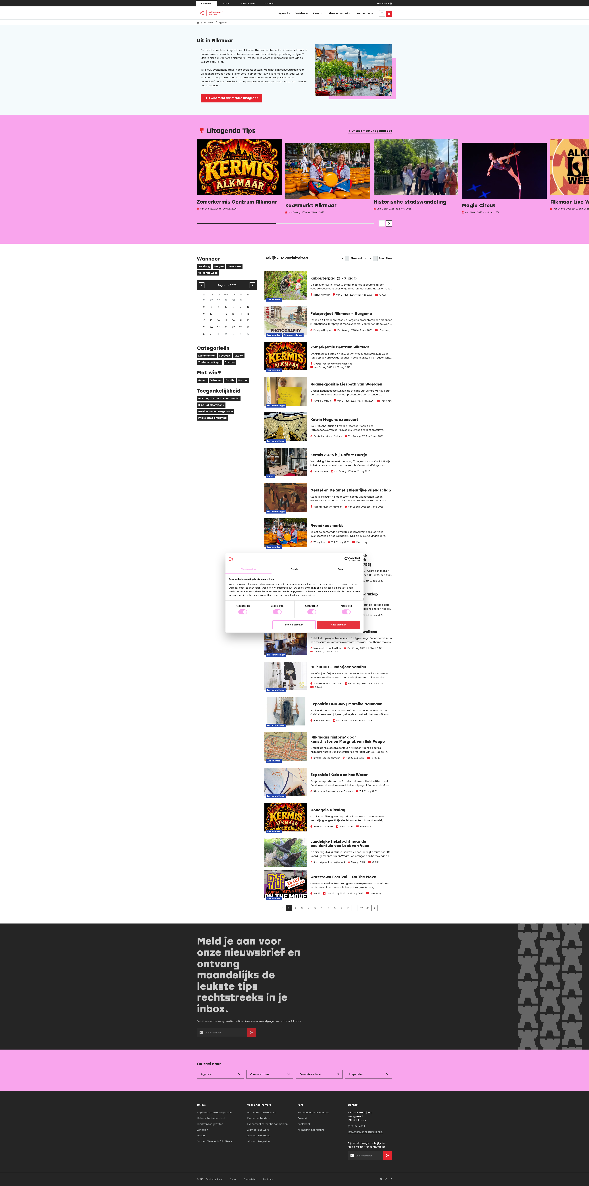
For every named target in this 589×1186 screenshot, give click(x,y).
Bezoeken (206, 3)
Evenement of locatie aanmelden (267, 1124)
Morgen (219, 266)
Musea (201, 1135)
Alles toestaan (338, 624)
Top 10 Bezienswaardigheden (214, 1112)
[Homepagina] (198, 22)
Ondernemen (247, 3)
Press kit (303, 1118)
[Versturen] (251, 1033)
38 (367, 908)
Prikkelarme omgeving (212, 418)
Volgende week (208, 273)
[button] (384, 3)
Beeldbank (304, 1124)
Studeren (269, 3)
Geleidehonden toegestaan (215, 411)
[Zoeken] (382, 14)
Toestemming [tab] (248, 569)
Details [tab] (294, 569)
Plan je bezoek (338, 13)
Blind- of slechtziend (211, 405)
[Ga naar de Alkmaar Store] (389, 14)
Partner (243, 380)
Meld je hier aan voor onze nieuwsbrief (223, 58)
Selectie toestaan (294, 624)
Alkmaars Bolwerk (258, 1130)
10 (348, 908)
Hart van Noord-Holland (261, 1112)
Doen (317, 13)
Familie (229, 380)
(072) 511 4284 (356, 1126)
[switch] (277, 612)
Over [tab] (340, 569)
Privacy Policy (250, 1179)
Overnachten (259, 1074)
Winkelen (202, 1130)
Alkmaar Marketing (258, 1135)
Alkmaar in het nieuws (311, 1130)
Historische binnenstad (211, 1118)
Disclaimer (268, 1179)
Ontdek (300, 13)
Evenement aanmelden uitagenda (233, 98)
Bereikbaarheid (310, 1074)
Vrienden (215, 380)
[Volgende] (374, 908)
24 (211, 327)
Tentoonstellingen (209, 362)
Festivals (225, 355)
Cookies (233, 1179)
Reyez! (220, 1179)
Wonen (226, 3)
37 (361, 908)
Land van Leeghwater (210, 1124)
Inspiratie (363, 13)
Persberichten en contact (313, 1112)
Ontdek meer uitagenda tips (371, 131)
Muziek (239, 355)
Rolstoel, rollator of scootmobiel (218, 398)
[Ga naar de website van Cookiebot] (346, 559)
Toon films (385, 258)
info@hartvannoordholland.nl (365, 1132)
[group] (239, 177)
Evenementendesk (258, 1118)
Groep (202, 380)
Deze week (234, 266)
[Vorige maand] (201, 285)
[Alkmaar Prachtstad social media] (381, 1179)
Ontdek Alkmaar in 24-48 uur (214, 1141)
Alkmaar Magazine (258, 1141)
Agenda (284, 13)
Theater (230, 362)
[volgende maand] (252, 285)
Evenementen (206, 355)
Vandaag (204, 266)
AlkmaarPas (358, 258)
